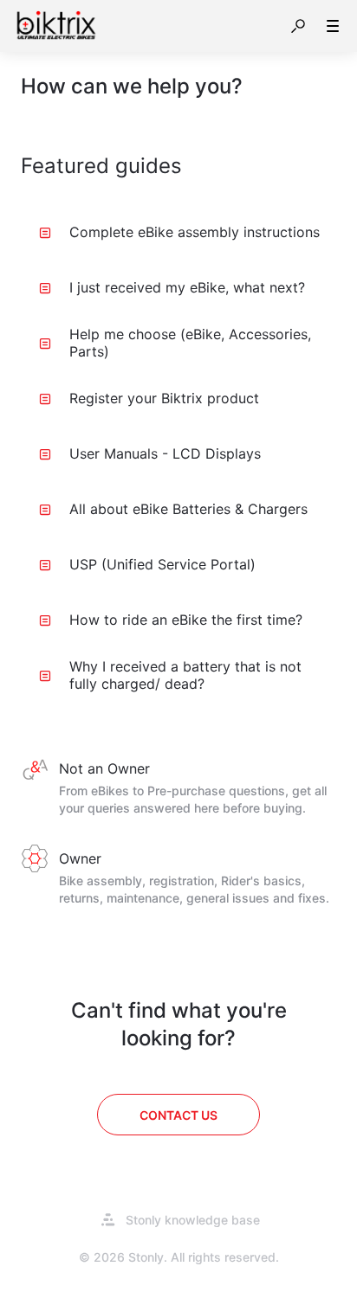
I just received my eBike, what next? (187, 287)
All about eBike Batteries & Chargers (188, 508)
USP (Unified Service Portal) (162, 564)
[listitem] (178, 789)
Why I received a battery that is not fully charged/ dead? (185, 675)
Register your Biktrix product (164, 398)
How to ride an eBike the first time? (185, 619)
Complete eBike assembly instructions (194, 232)
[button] (298, 26)
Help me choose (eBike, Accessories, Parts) (190, 342)
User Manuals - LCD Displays (165, 453)
